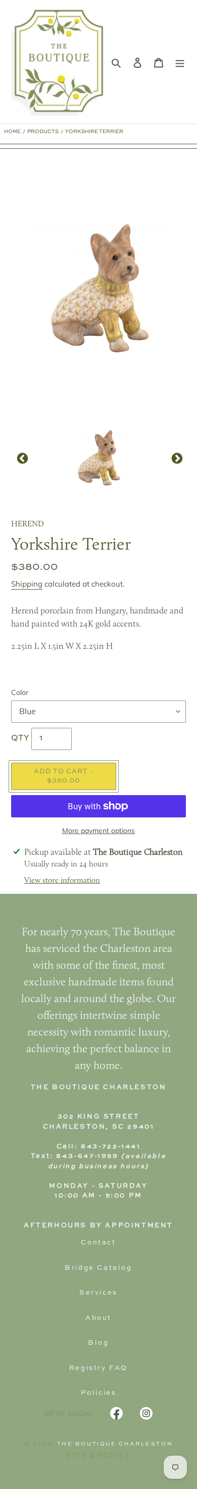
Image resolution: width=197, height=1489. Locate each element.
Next (176, 457)
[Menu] (179, 62)
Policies (99, 1393)
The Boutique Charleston (115, 1443)
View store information (62, 881)
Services (98, 1293)
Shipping (26, 584)
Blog (98, 1343)
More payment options (98, 830)
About (98, 1318)
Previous (21, 457)
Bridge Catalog (98, 1268)
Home (12, 131)
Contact (98, 1242)
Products (43, 131)
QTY (20, 738)
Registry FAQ (98, 1368)
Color (19, 692)
